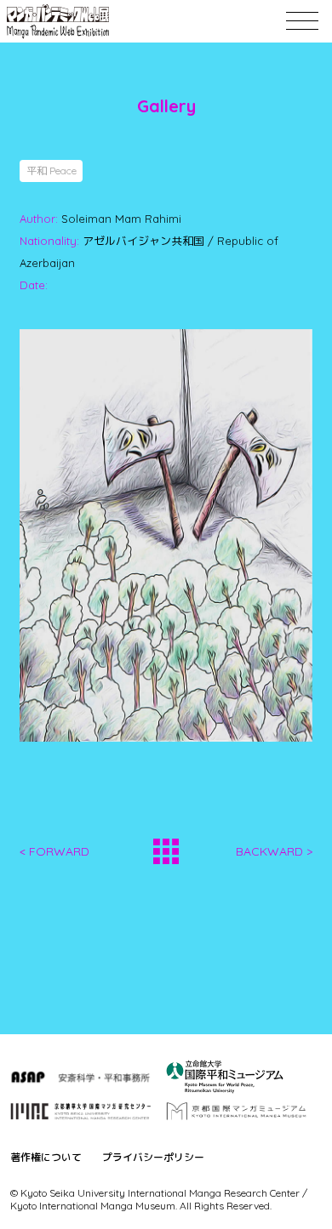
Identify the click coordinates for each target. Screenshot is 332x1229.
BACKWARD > (274, 851)
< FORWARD (54, 851)
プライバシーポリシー (153, 1157)
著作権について (46, 1157)
